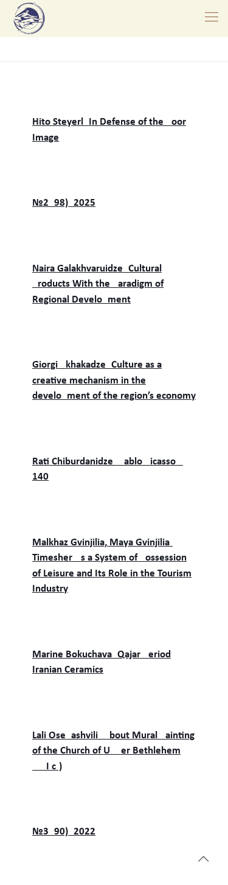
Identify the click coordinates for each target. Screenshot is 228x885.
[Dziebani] (29, 18)
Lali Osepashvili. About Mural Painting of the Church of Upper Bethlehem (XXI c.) (113, 751)
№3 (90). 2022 (63, 832)
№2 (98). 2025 (63, 203)
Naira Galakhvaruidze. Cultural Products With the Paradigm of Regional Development (98, 284)
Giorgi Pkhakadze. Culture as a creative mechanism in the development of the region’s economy (114, 380)
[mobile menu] (211, 18)
